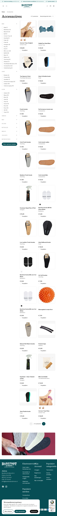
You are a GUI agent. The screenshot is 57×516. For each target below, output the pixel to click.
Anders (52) (7, 93)
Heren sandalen (48, 478)
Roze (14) (6, 108)
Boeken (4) (6, 75)
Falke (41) (6, 40)
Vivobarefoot (26, 495)
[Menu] (55, 500)
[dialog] (21, 506)
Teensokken (49, 470)
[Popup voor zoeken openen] (6, 6)
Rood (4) (6, 105)
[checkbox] (2, 27)
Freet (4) (6, 42)
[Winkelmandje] (50, 6)
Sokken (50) (7, 83)
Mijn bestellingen (37, 476)
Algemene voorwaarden (26, 482)
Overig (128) (7, 77)
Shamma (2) (7, 61)
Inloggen (36, 470)
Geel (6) (6, 99)
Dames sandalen (48, 473)
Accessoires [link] (10, 11)
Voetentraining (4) (8, 68)
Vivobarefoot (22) (8, 65)
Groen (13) (6, 103)
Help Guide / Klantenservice (26, 468)
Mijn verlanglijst (38, 480)
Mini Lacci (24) (7, 51)
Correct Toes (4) (8, 36)
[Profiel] (47, 6)
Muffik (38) (6, 53)
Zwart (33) (6, 112)
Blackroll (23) (7, 31)
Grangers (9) (7, 44)
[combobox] (47, 16)
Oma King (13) (7, 59)
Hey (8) (5, 46)
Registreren (37, 473)
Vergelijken (25, 50)
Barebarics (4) (7, 29)
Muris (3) (6, 55)
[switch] (52, 510)
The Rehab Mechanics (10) (10, 63)
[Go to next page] (43, 424)
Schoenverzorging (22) (9, 81)
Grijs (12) (6, 101)
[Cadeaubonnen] (54, 6)
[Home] (27, 6)
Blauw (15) (6, 95)
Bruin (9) (6, 97)
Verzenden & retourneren (26, 472)
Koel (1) (5, 48)
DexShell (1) (7, 38)
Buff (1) (5, 33)
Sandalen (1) (7, 79)
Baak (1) (6, 27)
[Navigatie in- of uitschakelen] (3, 6)
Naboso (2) (6, 57)
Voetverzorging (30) (9, 85)
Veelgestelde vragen (25, 477)
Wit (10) (5, 110)
